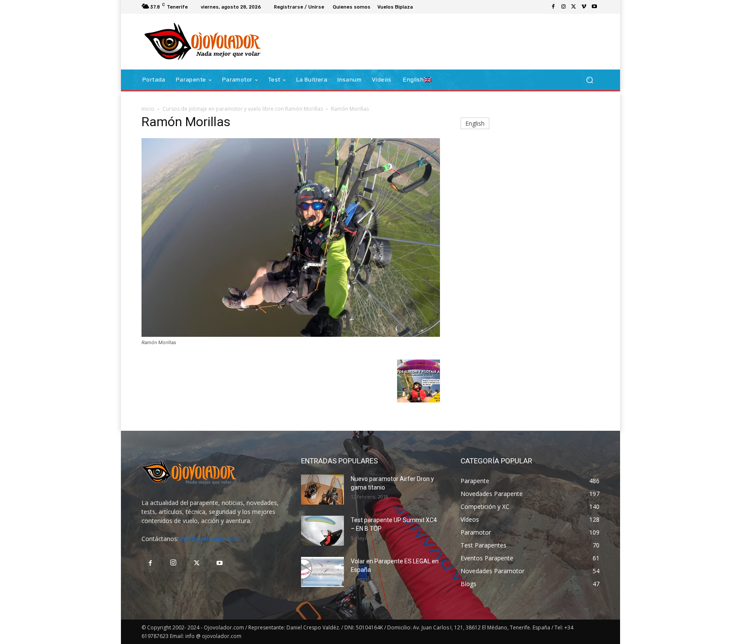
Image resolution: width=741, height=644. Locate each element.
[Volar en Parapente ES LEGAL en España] (322, 572)
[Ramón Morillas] (291, 334)
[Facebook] (553, 7)
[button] (589, 80)
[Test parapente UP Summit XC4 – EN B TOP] (322, 531)
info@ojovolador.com (210, 539)
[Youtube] (594, 7)
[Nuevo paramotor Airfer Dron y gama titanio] (322, 490)
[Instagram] (563, 7)
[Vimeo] (584, 7)
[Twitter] (574, 7)
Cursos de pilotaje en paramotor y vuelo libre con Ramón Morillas (243, 108)
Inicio (148, 108)
